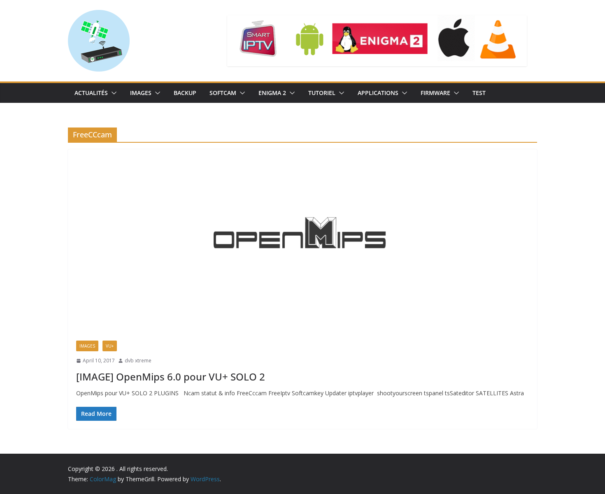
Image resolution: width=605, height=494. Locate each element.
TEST (479, 93)
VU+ (110, 346)
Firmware (435, 93)
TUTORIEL (321, 93)
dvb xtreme (138, 360)
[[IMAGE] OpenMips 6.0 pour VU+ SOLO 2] (302, 240)
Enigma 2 (272, 93)
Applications (378, 93)
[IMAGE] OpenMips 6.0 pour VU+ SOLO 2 (170, 376)
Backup (185, 93)
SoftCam (222, 93)
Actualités (91, 93)
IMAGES (140, 93)
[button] (112, 93)
